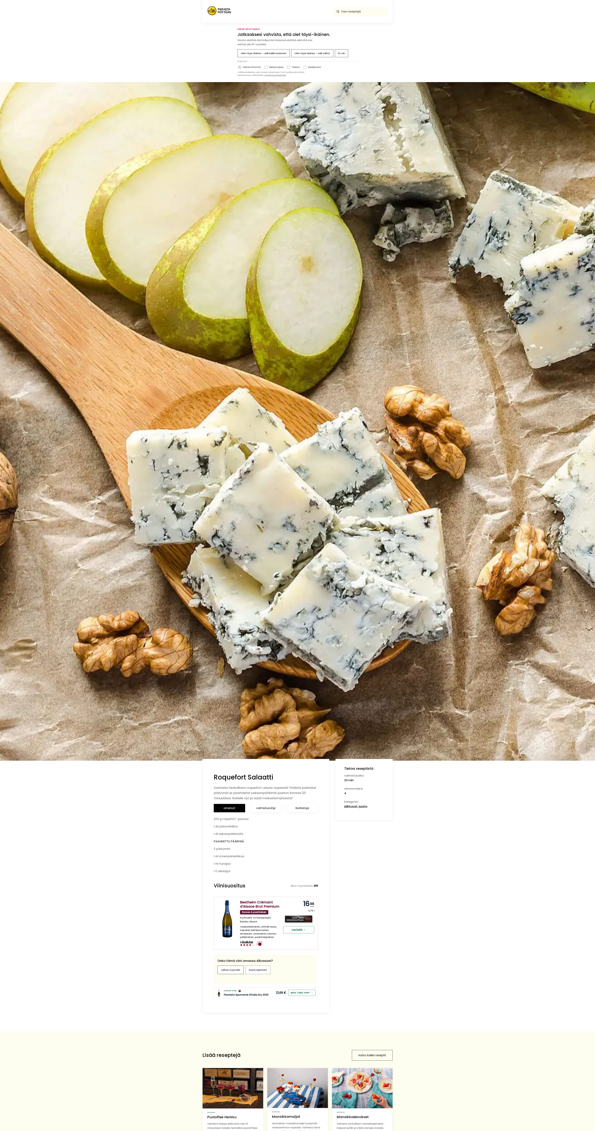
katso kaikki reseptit (372, 1055)
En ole (341, 53)
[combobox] (360, 11)
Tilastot (296, 67)
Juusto (363, 806)
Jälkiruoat (350, 806)
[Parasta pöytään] (219, 11)
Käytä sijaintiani (258, 969)
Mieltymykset (276, 67)
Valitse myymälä (230, 969)
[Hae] (338, 11)
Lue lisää (297, 929)
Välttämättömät (252, 67)
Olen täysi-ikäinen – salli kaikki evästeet (263, 53)
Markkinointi (314, 67)
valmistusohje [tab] (265, 808)
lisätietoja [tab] (302, 808)
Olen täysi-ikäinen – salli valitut (312, 53)
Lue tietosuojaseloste (275, 75)
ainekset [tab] (229, 808)
